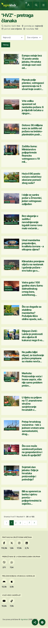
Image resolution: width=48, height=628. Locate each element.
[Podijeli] (35, 622)
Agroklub (24, 619)
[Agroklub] (9, 5)
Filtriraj (5, 45)
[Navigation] (43, 5)
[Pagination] (34, 523)
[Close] (36, 5)
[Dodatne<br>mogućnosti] (42, 622)
